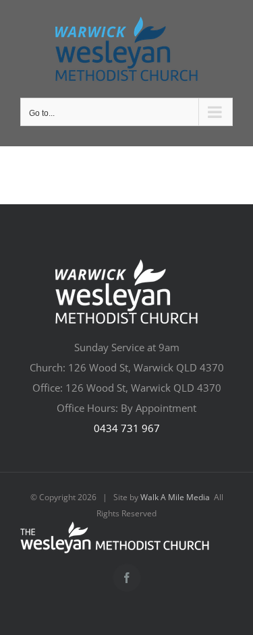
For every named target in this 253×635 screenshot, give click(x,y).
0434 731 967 (127, 428)
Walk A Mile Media (175, 497)
